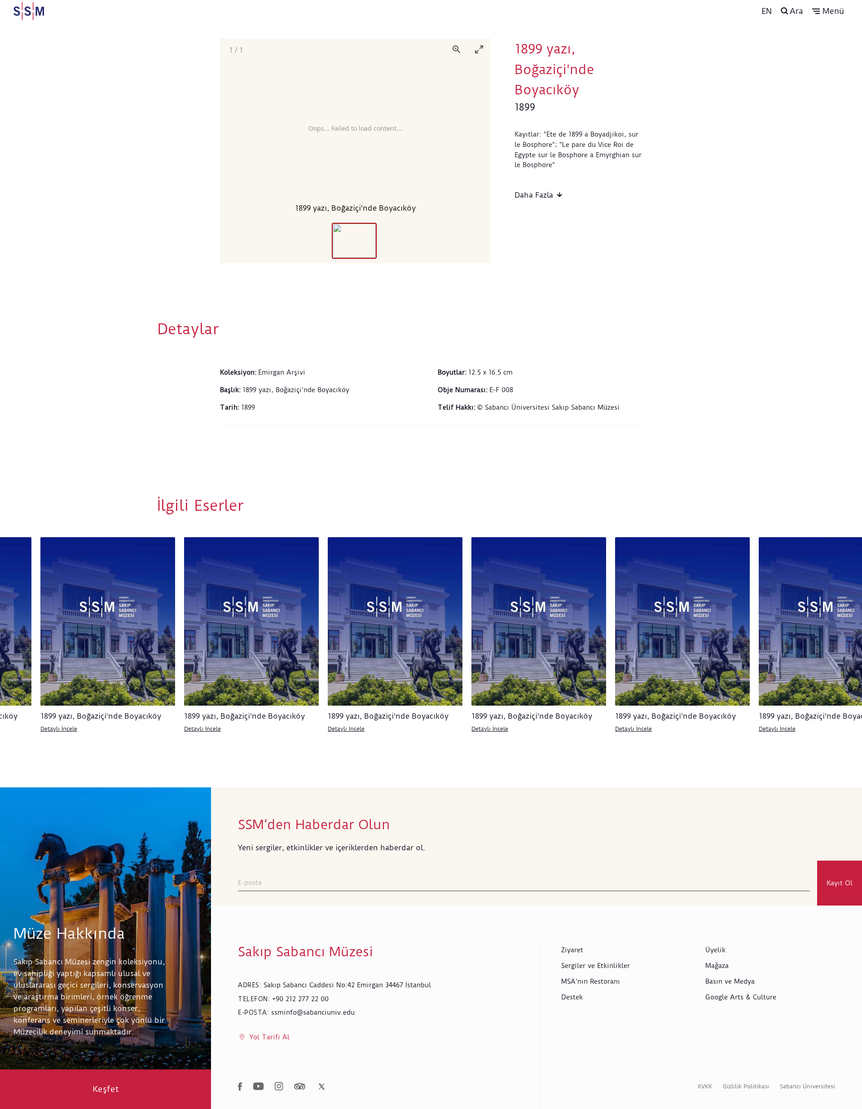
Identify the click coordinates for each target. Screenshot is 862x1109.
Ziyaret (572, 950)
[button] (828, 11)
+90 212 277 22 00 (300, 999)
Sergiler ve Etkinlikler (595, 966)
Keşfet (105, 1089)
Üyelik (715, 950)
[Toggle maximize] (479, 49)
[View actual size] (456, 49)
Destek (572, 997)
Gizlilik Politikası (746, 1086)
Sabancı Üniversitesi (807, 1086)
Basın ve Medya (730, 981)
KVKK (705, 1086)
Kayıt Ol (840, 883)
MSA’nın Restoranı (590, 981)
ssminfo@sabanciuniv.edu (313, 1012)
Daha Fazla (534, 194)
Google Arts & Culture (740, 997)
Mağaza (717, 966)
